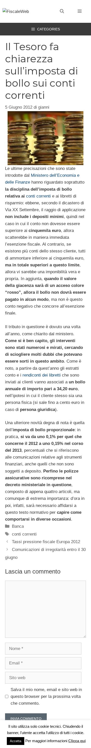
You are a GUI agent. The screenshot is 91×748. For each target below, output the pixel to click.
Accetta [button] (15, 741)
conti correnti (38, 196)
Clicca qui (77, 741)
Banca (18, 526)
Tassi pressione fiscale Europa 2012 (46, 541)
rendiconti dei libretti (41, 375)
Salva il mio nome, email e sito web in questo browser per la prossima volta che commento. (46, 696)
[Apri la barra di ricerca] (62, 11)
